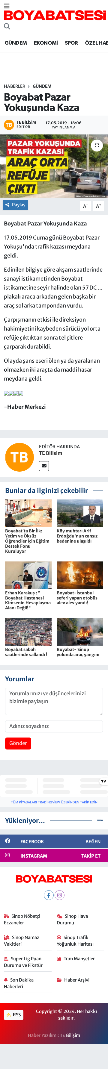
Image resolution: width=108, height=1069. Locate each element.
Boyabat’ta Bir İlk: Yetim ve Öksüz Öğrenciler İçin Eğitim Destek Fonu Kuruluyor (27, 541)
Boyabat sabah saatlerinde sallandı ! (26, 652)
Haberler (14, 86)
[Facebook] (49, 895)
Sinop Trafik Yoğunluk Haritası (75, 941)
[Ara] (7, 27)
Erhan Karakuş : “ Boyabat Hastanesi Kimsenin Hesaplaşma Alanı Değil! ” (28, 600)
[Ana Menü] (7, 6)
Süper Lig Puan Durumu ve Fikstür (23, 962)
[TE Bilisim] (19, 457)
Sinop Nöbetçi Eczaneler (22, 919)
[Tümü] (100, 820)
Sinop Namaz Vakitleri (22, 941)
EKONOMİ (46, 43)
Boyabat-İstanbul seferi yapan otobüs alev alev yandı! (77, 598)
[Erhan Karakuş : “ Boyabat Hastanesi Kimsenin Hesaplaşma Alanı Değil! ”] (28, 575)
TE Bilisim (50, 453)
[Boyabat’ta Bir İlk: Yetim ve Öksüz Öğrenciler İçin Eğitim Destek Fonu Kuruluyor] (28, 513)
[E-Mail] (44, 466)
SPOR (71, 43)
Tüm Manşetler (79, 959)
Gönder (18, 743)
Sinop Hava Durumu (72, 919)
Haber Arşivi (76, 980)
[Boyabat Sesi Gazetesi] (55, 15)
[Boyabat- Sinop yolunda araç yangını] (80, 632)
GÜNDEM (15, 43)
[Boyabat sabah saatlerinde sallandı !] (28, 632)
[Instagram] (59, 895)
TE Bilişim (70, 1035)
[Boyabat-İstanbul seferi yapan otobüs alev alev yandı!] (80, 575)
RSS (16, 1014)
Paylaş (18, 205)
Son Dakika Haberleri (19, 983)
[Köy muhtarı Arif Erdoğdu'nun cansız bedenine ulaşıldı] (80, 513)
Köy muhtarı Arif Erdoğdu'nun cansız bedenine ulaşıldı (77, 536)
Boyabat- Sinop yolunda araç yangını (78, 652)
